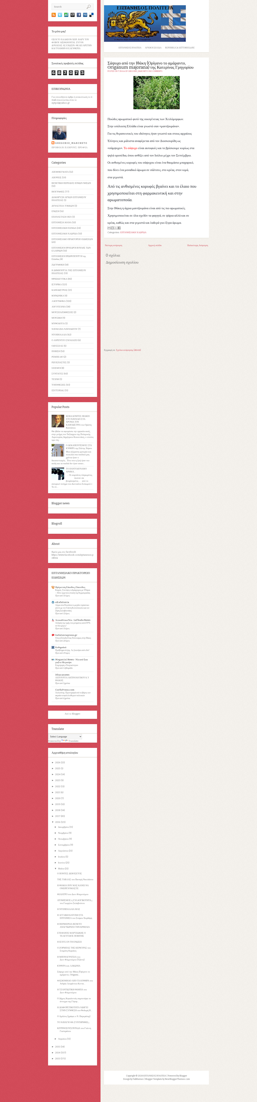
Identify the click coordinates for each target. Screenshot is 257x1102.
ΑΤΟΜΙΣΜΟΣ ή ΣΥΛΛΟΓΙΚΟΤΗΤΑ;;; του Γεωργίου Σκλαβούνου (75, 901)
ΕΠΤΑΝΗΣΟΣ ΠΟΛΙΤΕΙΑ (145, 8)
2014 (58, 1052)
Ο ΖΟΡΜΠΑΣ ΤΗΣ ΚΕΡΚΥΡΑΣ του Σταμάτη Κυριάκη (74, 949)
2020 (58, 798)
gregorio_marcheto (71, 143)
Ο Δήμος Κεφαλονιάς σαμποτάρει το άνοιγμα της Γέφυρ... (74, 1000)
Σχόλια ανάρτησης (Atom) (128, 350)
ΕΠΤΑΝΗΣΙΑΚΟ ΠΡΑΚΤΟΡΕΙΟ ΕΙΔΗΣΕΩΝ (72, 239)
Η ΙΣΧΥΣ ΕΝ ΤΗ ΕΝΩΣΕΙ (69, 942)
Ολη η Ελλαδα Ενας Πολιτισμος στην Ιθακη (73, 638)
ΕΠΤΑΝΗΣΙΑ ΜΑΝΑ (62, 222)
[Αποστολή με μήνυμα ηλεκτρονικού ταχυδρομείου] (109, 228)
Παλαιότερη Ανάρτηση (197, 245)
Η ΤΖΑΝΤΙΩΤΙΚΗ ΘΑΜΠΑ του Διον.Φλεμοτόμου (72, 991)
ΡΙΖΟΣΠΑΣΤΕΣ (59, 362)
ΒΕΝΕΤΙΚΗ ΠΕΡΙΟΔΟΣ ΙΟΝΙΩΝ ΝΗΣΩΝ (71, 183)
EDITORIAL (58, 390)
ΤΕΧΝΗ (55, 379)
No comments (155, 71)
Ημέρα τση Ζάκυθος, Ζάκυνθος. (70, 587)
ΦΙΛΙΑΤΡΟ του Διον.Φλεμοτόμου (72, 894)
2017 (58, 816)
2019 (58, 804)
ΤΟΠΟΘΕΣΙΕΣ (59, 384)
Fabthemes (138, 1079)
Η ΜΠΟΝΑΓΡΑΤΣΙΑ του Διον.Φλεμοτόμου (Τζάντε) (71, 958)
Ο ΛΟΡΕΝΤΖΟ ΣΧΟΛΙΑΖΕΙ (64, 340)
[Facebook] (79, 16)
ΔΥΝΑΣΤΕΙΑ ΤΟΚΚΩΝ (63, 205)
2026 (58, 762)
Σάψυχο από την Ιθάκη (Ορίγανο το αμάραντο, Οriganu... (73, 973)
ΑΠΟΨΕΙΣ (57, 177)
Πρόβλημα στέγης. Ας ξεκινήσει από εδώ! (72, 650)
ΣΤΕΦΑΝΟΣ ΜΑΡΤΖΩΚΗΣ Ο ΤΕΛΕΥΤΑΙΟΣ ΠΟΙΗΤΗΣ (71, 934)
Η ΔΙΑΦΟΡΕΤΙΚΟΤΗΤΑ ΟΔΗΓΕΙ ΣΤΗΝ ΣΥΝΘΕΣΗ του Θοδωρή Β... (74, 1009)
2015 (58, 1046)
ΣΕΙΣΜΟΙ (56, 368)
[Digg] (85, 16)
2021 (58, 792)
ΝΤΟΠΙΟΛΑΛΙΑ (59, 334)
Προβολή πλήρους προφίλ (70, 147)
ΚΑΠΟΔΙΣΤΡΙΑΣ (60, 290)
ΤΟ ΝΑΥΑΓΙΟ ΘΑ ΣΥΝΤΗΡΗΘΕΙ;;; (73, 1022)
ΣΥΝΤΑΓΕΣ (57, 373)
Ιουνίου (62, 862)
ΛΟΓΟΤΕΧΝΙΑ (59, 306)
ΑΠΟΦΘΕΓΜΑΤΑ (60, 172)
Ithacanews (62, 674)
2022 (58, 786)
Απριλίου (62, 1039)
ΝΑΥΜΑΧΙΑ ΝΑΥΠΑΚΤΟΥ (64, 329)
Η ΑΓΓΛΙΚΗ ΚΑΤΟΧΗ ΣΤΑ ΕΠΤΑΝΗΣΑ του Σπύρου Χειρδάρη (74, 916)
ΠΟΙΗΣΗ (56, 351)
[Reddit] (72, 16)
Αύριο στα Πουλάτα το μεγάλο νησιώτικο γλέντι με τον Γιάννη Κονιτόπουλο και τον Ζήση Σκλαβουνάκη (72, 608)
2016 (58, 822)
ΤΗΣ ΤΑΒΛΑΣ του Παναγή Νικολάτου (75, 879)
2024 (58, 774)
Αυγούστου (63, 850)
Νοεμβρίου (63, 833)
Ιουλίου (62, 856)
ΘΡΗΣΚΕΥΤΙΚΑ (59, 279)
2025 (58, 768)
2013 (58, 1058)
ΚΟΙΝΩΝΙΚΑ (58, 295)
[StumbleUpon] (66, 16)
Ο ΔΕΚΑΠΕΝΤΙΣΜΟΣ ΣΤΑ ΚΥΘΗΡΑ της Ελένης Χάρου (79, 447)
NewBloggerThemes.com (177, 1079)
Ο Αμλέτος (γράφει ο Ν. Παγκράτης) (73, 1016)
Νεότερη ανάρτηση (113, 245)
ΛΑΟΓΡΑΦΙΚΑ (59, 301)
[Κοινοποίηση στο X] (115, 228)
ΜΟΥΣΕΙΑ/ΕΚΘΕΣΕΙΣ (62, 312)
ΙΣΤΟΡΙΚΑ (57, 284)
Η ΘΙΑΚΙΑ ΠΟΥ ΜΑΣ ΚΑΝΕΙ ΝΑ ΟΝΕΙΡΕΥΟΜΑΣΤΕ (73, 887)
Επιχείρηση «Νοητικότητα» (66, 665)
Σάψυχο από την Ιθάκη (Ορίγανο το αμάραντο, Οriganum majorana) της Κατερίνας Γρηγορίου (151, 65)
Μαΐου (61, 868)
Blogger (76, 713)
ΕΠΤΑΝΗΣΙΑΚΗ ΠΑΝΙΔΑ (64, 228)
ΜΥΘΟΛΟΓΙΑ (58, 323)
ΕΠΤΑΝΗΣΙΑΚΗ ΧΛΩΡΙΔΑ (65, 233)
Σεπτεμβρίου (64, 844)
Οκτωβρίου (63, 839)
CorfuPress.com (64, 689)
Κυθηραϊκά (60, 647)
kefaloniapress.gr (66, 635)
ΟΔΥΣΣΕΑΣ (57, 345)
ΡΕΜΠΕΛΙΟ (57, 357)
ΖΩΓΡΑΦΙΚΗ (58, 264)
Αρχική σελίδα (153, 47)
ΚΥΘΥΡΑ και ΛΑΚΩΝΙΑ (68, 965)
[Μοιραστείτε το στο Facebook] (119, 228)
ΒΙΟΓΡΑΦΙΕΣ (58, 191)
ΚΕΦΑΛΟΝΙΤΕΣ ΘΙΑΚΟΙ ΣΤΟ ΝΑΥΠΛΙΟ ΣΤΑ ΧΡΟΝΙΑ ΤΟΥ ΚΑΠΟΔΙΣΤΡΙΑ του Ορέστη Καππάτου (79, 422)
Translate (73, 741)
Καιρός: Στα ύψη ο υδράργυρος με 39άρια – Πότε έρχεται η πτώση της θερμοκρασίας (72, 591)
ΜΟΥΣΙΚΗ (57, 318)
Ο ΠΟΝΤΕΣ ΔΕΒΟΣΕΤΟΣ (69, 873)
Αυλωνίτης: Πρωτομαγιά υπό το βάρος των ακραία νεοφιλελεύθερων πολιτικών (73, 694)
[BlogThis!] (112, 228)
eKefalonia (62, 602)
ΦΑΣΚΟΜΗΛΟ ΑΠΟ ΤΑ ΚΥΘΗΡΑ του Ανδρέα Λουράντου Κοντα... (75, 982)
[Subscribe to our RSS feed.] (54, 16)
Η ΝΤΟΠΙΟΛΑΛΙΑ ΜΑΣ (68, 909)
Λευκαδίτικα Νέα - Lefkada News (72, 620)
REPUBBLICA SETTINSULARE (180, 47)
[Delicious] (91, 16)
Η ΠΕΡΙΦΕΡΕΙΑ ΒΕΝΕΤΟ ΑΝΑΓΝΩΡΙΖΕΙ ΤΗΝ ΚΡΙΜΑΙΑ (73, 925)
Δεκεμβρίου (63, 827)
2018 (58, 810)
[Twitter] (60, 16)
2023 (58, 780)
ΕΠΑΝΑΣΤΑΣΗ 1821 (62, 217)
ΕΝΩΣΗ (55, 211)
